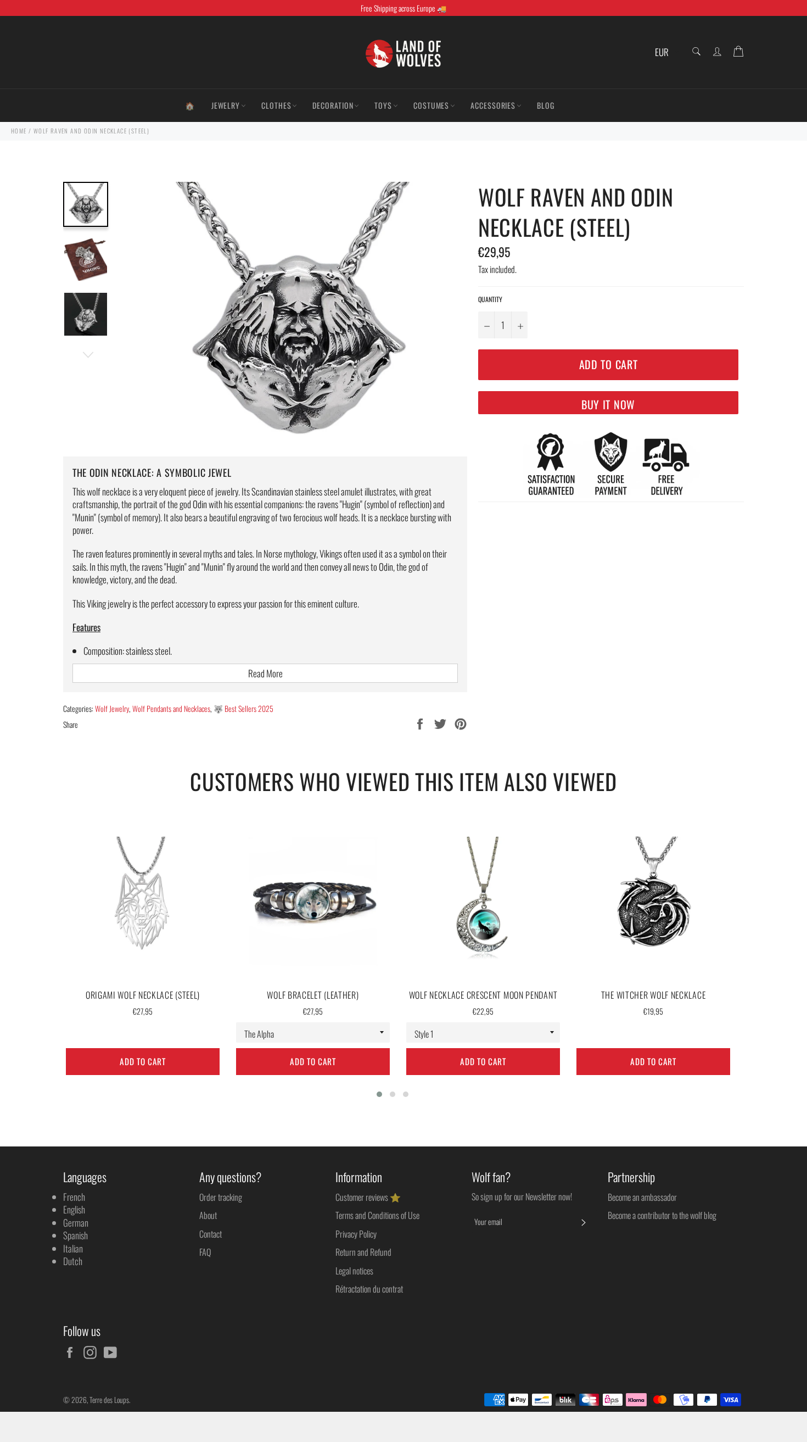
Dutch (72, 1261)
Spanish (75, 1235)
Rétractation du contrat (369, 1288)
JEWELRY (225, 105)
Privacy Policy (356, 1233)
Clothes (276, 105)
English (74, 1209)
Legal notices (354, 1270)
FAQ (205, 1252)
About (208, 1215)
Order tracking (220, 1197)
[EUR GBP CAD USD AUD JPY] (666, 52)
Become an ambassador (642, 1197)
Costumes (431, 105)
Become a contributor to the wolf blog (662, 1215)
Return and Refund (363, 1252)
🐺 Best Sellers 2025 (243, 708)
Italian (73, 1248)
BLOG (545, 105)
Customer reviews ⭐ (368, 1197)
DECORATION (332, 105)
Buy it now (608, 404)
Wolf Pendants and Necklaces (171, 708)
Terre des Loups (109, 1399)
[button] (379, 1094)
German (75, 1222)
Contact (210, 1233)
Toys (383, 105)
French (74, 1197)
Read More (265, 673)
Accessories (492, 105)
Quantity (490, 299)
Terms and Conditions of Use (377, 1215)
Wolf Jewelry (112, 708)
